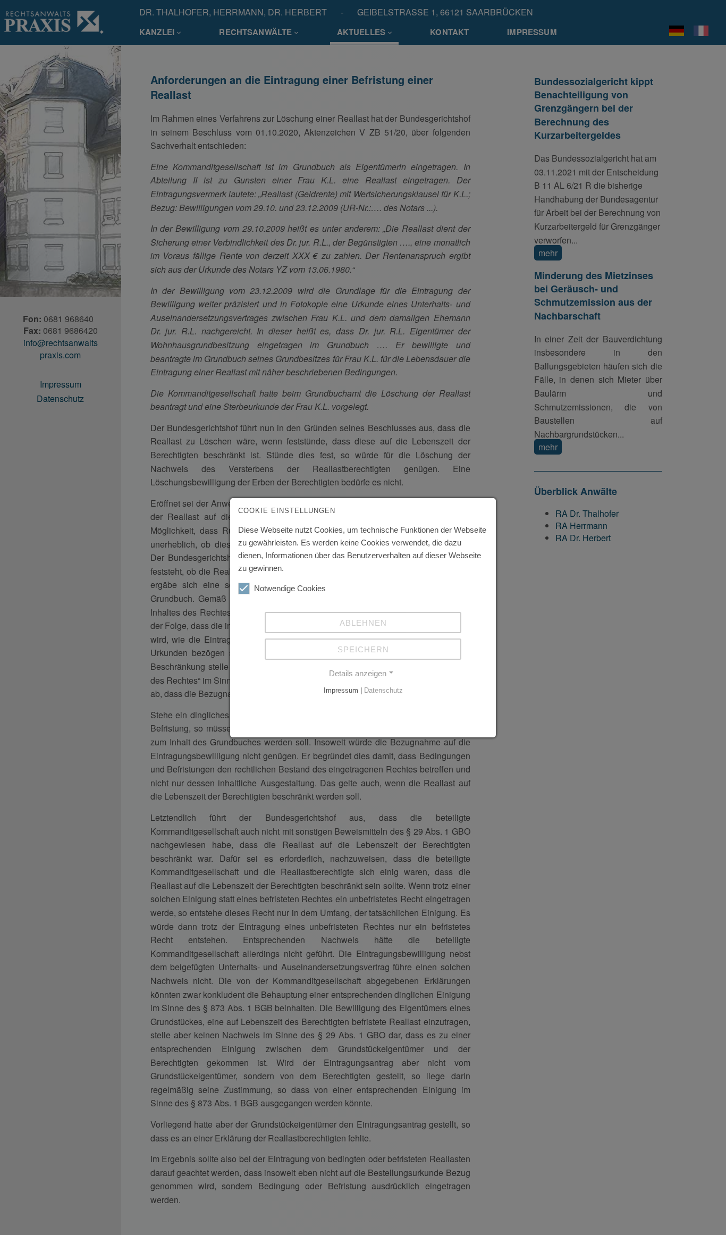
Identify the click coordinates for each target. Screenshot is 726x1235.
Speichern (363, 649)
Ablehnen (363, 622)
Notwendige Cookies (290, 588)
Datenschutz (383, 690)
